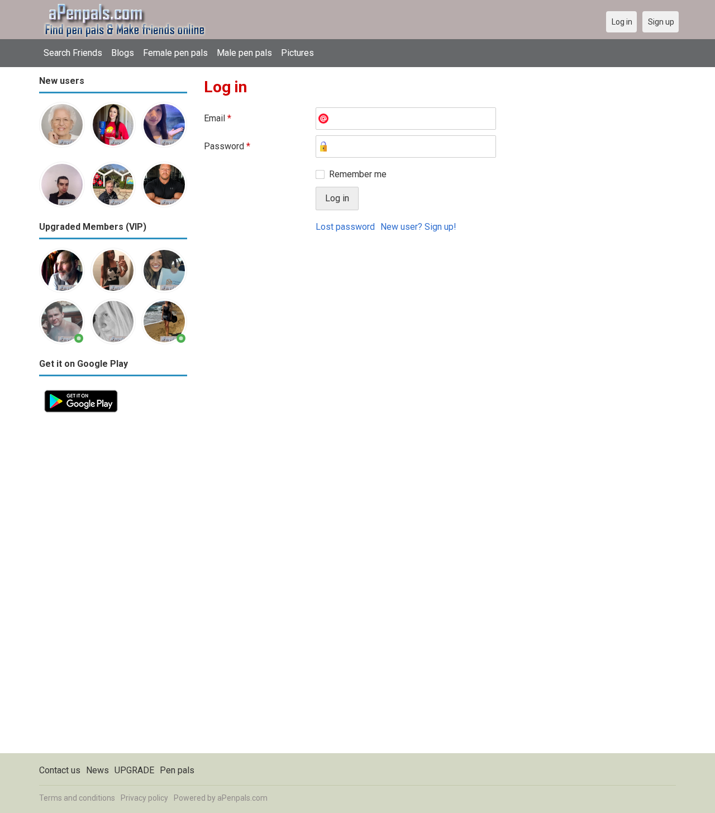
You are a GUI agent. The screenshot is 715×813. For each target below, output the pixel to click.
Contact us (59, 770)
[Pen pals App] (81, 391)
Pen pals (177, 770)
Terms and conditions (77, 797)
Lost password (345, 226)
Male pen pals (244, 53)
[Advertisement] (113, 585)
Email (217, 118)
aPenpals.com (242, 797)
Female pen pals (175, 53)
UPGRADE (134, 770)
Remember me (358, 174)
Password (227, 146)
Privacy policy (144, 797)
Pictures (297, 53)
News (97, 770)
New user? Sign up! (418, 226)
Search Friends (73, 53)
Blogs (122, 53)
